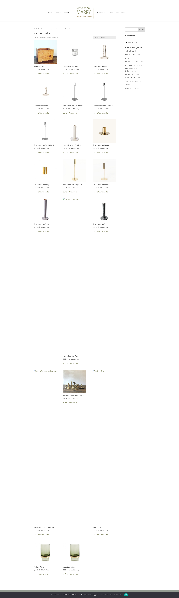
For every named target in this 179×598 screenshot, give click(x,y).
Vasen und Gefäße (132, 88)
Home (50, 13)
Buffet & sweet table (133, 54)
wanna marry (120, 13)
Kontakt (110, 13)
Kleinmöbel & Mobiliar (134, 62)
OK (126, 595)
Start (35, 29)
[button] (41, 73)
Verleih (66, 13)
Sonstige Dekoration (133, 81)
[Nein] (176, 595)
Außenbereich (130, 51)
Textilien (128, 85)
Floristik (128, 58)
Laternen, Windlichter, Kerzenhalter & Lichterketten (134, 68)
